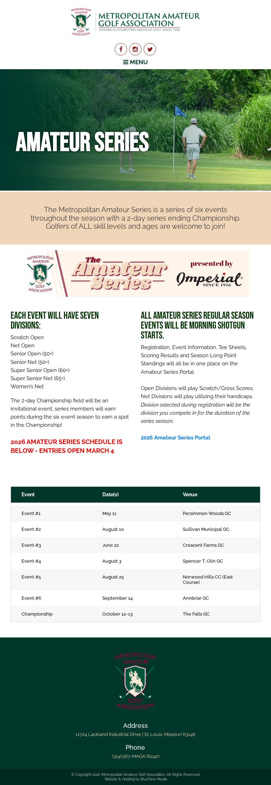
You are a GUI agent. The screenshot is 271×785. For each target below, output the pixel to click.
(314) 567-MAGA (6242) (135, 756)
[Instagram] (135, 49)
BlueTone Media (153, 779)
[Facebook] (121, 49)
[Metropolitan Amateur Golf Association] (135, 21)
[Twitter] (150, 49)
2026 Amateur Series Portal (176, 438)
